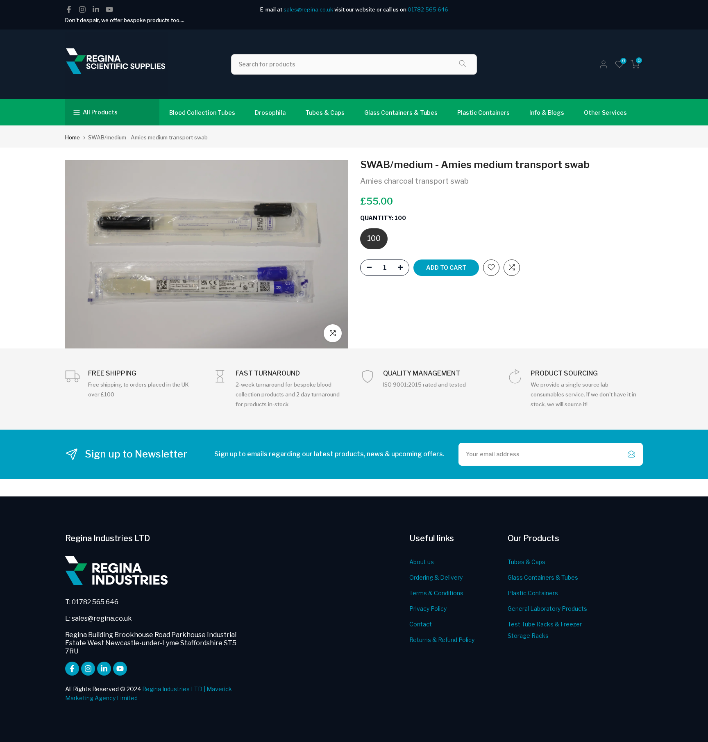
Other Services (605, 112)
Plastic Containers (483, 112)
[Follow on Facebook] (69, 9)
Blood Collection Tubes (202, 112)
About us (421, 561)
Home (72, 137)
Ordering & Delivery (436, 577)
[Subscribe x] (631, 454)
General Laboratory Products (547, 608)
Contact (420, 624)
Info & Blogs (546, 112)
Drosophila (270, 112)
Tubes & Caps (325, 112)
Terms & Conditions (436, 593)
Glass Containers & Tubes (401, 112)
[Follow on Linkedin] (96, 9)
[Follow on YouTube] (109, 9)
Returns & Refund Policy (441, 639)
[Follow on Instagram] (82, 9)
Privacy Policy (428, 608)
